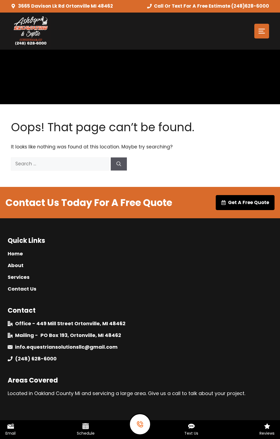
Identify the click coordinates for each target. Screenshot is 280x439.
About (16, 265)
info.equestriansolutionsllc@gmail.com (66, 347)
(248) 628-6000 (36, 358)
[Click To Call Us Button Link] (140, 424)
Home (15, 253)
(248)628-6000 (250, 6)
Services (19, 277)
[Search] (119, 164)
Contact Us (22, 288)
